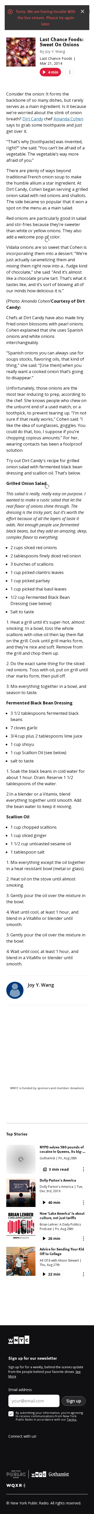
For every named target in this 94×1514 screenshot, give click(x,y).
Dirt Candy (32, 119)
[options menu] (69, 72)
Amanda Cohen (68, 119)
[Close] (82, 11)
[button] (47, 1159)
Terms (72, 1419)
